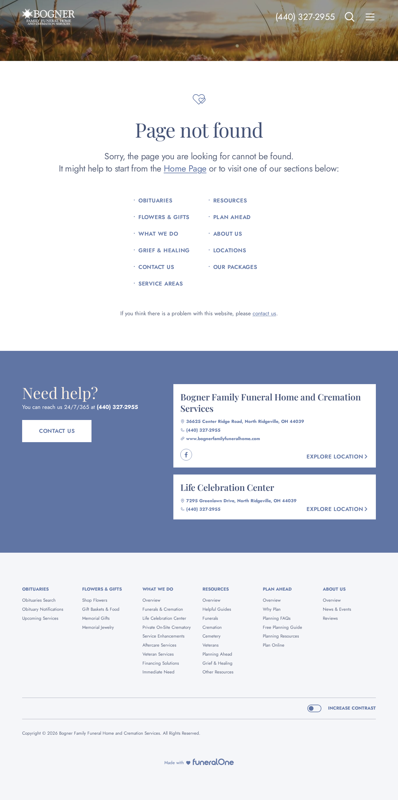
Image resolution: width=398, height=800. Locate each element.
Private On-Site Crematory (166, 627)
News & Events (337, 609)
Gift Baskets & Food (100, 609)
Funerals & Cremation (162, 609)
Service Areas (160, 284)
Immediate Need (158, 672)
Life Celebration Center (227, 487)
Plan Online (273, 645)
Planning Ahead (217, 654)
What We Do (158, 234)
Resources (230, 200)
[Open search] (349, 17)
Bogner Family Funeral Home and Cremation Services (270, 402)
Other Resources (217, 672)
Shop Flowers (94, 600)
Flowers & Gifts (163, 217)
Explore (335, 457)
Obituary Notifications (42, 609)
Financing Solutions (160, 663)
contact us (264, 313)
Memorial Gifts (96, 618)
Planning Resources (281, 636)
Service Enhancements (163, 636)
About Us (227, 234)
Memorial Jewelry (98, 627)
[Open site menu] (370, 17)
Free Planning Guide (282, 627)
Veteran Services (158, 654)
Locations (229, 250)
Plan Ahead (232, 217)
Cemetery (211, 636)
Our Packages (235, 267)
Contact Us (156, 267)
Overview (151, 600)
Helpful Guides (216, 609)
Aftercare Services (159, 645)
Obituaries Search (39, 600)
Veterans (210, 645)
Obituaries (155, 200)
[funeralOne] (213, 762)
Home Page (185, 168)
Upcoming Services (40, 618)
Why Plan (272, 609)
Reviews (330, 618)
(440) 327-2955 (305, 16)
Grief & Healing (164, 250)
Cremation (212, 627)
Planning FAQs (276, 618)
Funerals (210, 618)
